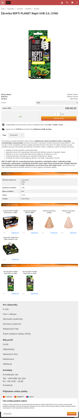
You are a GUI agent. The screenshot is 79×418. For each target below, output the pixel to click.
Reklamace (8, 359)
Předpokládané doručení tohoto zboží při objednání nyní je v (34, 125)
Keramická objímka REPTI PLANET (29, 211)
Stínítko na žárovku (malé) (68, 211)
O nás (6, 309)
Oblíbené (7, 364)
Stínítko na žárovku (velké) (49, 211)
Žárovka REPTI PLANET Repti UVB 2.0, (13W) (30, 272)
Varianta (3, 103)
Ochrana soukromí (12, 324)
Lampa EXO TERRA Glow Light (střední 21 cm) (10, 238)
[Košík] (72, 2)
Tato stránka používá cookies (15, 401)
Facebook (8, 385)
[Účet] (62, 2)
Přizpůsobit (7, 414)
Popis (4, 135)
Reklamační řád (10, 329)
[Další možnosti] (77, 2)
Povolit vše (71, 414)
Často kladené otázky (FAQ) (17, 334)
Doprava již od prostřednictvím (28, 129)
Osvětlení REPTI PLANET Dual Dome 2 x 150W (10, 211)
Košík (5, 344)
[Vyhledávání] (67, 2)
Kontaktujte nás (10, 374)
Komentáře (13, 135)
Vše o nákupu (9, 314)
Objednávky (9, 349)
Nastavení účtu (10, 354)
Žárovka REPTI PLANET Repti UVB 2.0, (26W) (10, 272)
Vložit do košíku (59, 118)
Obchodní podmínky (13, 319)
